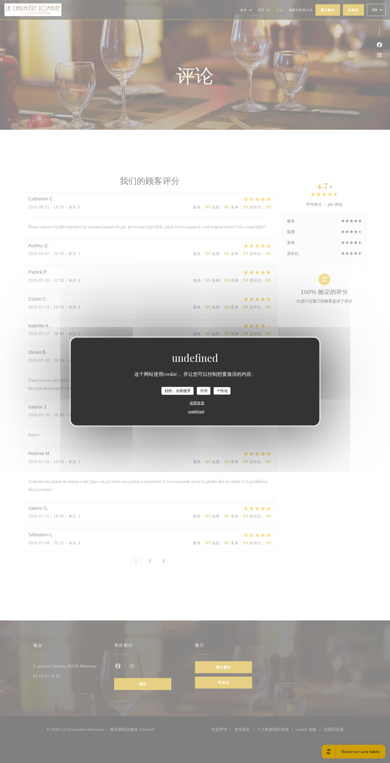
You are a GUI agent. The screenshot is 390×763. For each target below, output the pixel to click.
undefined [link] (196, 411)
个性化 (222, 391)
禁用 (204, 391)
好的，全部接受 (178, 391)
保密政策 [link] (197, 403)
